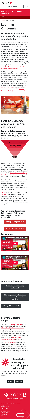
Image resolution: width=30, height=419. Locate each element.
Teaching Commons (16, 324)
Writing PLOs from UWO (11, 306)
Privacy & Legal (4, 412)
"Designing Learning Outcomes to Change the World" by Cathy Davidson (15, 297)
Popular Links (12, 6)
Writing (3, 192)
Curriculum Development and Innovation (12, 12)
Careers (3, 415)
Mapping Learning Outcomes (15, 228)
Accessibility (4, 414)
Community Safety (5, 411)
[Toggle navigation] (3, 17)
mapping (3, 194)
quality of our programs (8, 87)
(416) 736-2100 (5, 407)
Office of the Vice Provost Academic (12, 328)
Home (2, 20)
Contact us (11, 339)
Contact (10, 381)
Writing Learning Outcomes (15, 222)
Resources (19, 381)
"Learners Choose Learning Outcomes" (15, 287)
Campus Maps (4, 408)
